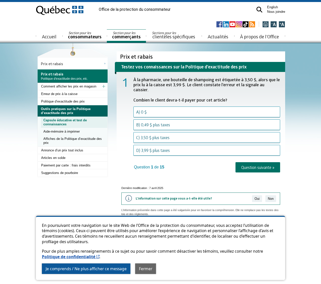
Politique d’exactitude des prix (63, 101)
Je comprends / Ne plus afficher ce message (86, 268)
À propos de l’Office (259, 36)
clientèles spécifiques (173, 35)
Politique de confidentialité (70, 256)
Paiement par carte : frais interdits (66, 165)
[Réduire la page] (274, 24)
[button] (259, 9)
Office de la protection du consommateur (135, 9)
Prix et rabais (52, 63)
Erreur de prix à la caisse (59, 94)
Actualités (218, 36)
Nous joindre (276, 12)
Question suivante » (257, 167)
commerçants (126, 35)
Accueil (49, 36)
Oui (257, 199)
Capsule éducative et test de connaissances (65, 122)
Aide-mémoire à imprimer (61, 131)
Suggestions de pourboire (59, 173)
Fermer (145, 268)
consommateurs (85, 35)
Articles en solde (53, 158)
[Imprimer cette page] (266, 24)
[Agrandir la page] (282, 24)
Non (271, 199)
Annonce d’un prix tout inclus (62, 150)
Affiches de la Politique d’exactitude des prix (72, 141)
